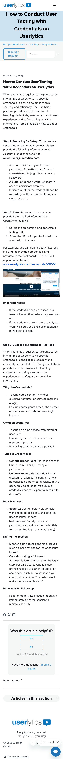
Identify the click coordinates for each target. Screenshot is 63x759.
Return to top (11, 680)
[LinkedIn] (13, 614)
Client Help (33, 44)
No (31, 646)
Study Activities (49, 44)
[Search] (57, 54)
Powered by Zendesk (18, 756)
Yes (31, 638)
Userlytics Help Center (14, 44)
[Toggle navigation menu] (54, 5)
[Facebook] (4, 614)
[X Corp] (9, 614)
